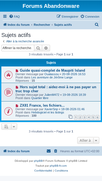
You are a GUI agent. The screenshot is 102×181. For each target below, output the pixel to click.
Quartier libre (39, 98)
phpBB (38, 160)
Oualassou (51, 74)
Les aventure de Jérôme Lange (52, 77)
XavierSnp (51, 109)
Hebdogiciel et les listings (47, 112)
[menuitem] (14, 16)
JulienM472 (51, 94)
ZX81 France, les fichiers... (42, 105)
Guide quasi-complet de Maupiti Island (52, 70)
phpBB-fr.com (58, 165)
